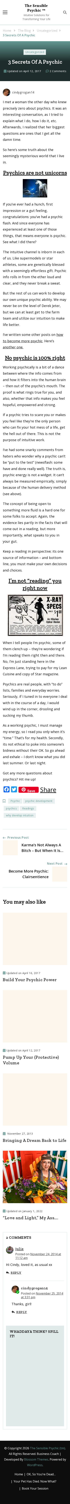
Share (48, 790)
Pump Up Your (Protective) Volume (31, 1060)
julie (19, 1248)
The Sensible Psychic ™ (36, 8)
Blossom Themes (36, 1459)
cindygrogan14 (23, 92)
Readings (28, 808)
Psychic (15, 801)
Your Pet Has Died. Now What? (35, 1481)
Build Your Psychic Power (30, 979)
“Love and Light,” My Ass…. (30, 1217)
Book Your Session (35, 1488)
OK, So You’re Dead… (41, 1474)
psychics (11, 808)
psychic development (39, 801)
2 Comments (58, 71)
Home (19, 1474)
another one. (13, 347)
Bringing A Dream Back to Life (34, 1140)
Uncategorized (34, 52)
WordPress (35, 1465)
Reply (16, 1273)
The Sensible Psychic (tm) (47, 1448)
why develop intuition (20, 815)
